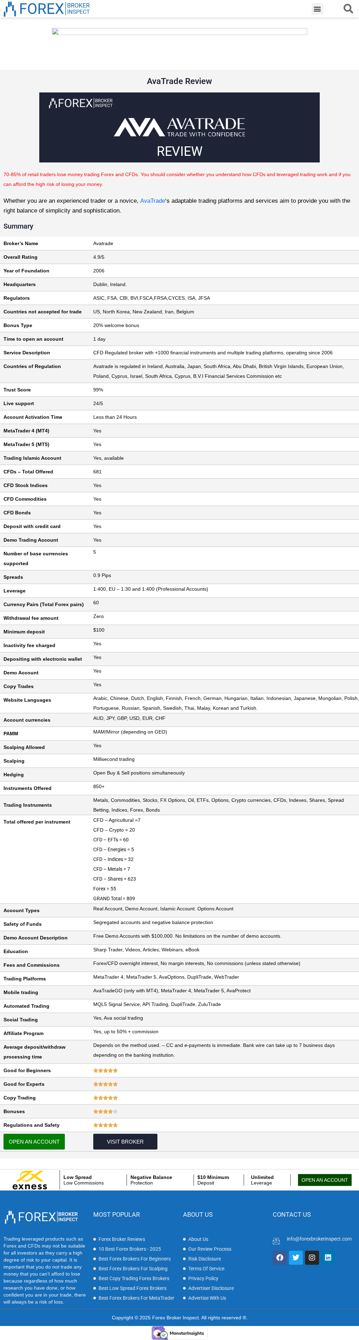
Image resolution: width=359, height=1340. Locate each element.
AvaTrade (152, 200)
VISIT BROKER (125, 1142)
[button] (317, 9)
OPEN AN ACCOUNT (34, 1142)
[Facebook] (280, 1258)
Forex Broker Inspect (175, 1317)
